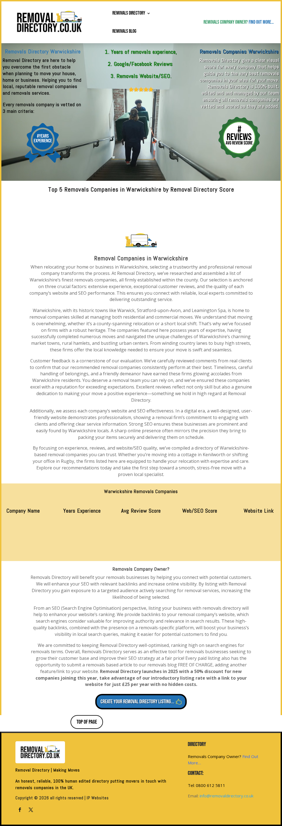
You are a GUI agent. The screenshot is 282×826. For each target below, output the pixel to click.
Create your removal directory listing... (137, 701)
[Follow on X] (30, 809)
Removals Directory (128, 13)
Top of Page (87, 722)
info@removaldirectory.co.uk (226, 795)
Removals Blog (124, 31)
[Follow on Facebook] (19, 809)
